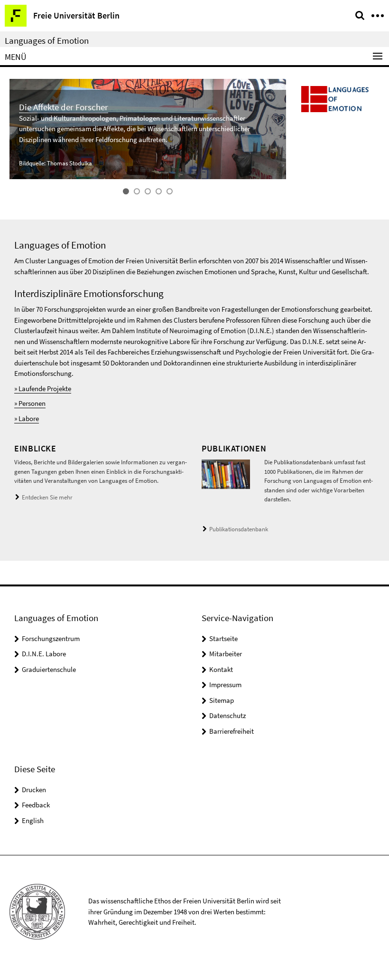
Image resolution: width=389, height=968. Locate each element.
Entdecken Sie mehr (47, 497)
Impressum (225, 684)
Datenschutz (227, 715)
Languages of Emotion (47, 40)
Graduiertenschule (49, 669)
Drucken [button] (34, 789)
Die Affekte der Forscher (63, 107)
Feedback (36, 804)
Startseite (223, 638)
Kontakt (221, 669)
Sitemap (221, 700)
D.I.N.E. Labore (44, 653)
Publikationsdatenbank (238, 529)
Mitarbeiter (225, 653)
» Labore (26, 418)
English (33, 820)
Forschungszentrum (51, 638)
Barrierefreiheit (231, 731)
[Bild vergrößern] (226, 473)
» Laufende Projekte (42, 388)
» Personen (30, 403)
